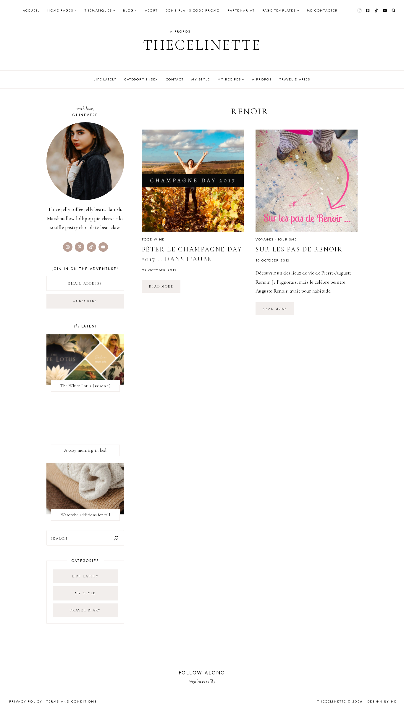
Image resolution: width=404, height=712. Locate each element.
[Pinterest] (368, 10)
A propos (180, 31)
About (151, 10)
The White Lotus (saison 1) (85, 385)
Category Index (141, 79)
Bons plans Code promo (193, 10)
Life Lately (105, 79)
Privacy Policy (26, 701)
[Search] (116, 538)
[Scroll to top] (394, 696)
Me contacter (322, 10)
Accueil (31, 10)
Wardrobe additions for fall (85, 514)
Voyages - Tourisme (276, 239)
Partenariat (241, 10)
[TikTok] (376, 10)
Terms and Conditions (71, 701)
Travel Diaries (294, 79)
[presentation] (193, 181)
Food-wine (153, 239)
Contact (175, 79)
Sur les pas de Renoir (299, 249)
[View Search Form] (393, 10)
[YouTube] (385, 10)
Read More (165, 288)
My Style (200, 79)
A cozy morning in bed (85, 450)
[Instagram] (359, 10)
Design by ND (382, 701)
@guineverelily (201, 681)
